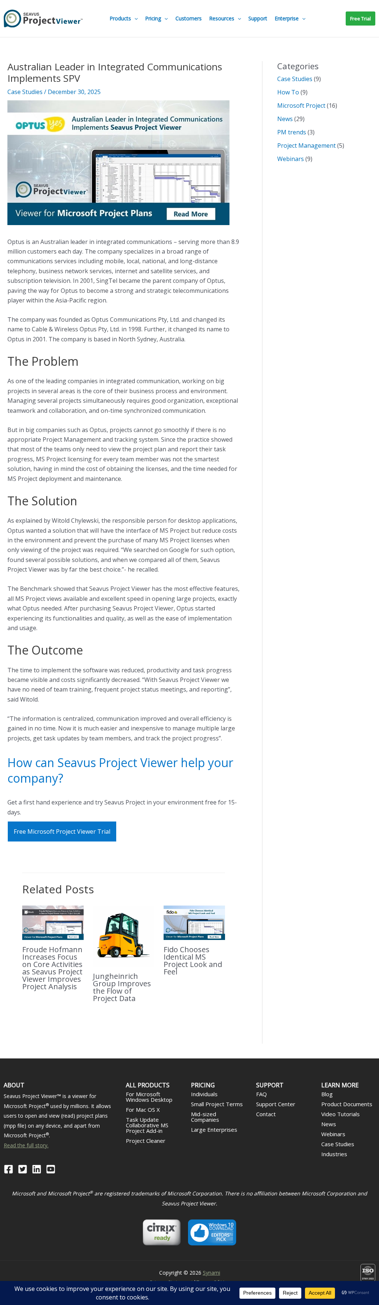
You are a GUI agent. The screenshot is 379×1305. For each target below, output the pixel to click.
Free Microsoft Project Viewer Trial (62, 831)
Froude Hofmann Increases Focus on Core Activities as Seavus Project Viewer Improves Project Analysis (52, 967)
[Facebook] (8, 1169)
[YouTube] (51, 1169)
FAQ (261, 1094)
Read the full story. (26, 1145)
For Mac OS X (143, 1109)
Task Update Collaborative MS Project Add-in (147, 1125)
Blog (327, 1094)
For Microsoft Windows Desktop (149, 1096)
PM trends (291, 132)
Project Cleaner (145, 1140)
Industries (334, 1154)
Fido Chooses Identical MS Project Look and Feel (193, 960)
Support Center (275, 1104)
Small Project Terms (217, 1104)
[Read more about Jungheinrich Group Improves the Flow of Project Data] (123, 935)
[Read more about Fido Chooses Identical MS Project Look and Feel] (194, 922)
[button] (134, 18)
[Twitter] (22, 1169)
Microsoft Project (301, 105)
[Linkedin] (36, 1169)
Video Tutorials (340, 1114)
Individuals (204, 1094)
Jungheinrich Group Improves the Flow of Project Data (122, 987)
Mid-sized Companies (205, 1116)
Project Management (306, 145)
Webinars (290, 159)
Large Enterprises (214, 1129)
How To (288, 92)
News (285, 119)
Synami (211, 1272)
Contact (266, 1114)
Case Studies (25, 92)
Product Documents (346, 1104)
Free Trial (360, 18)
